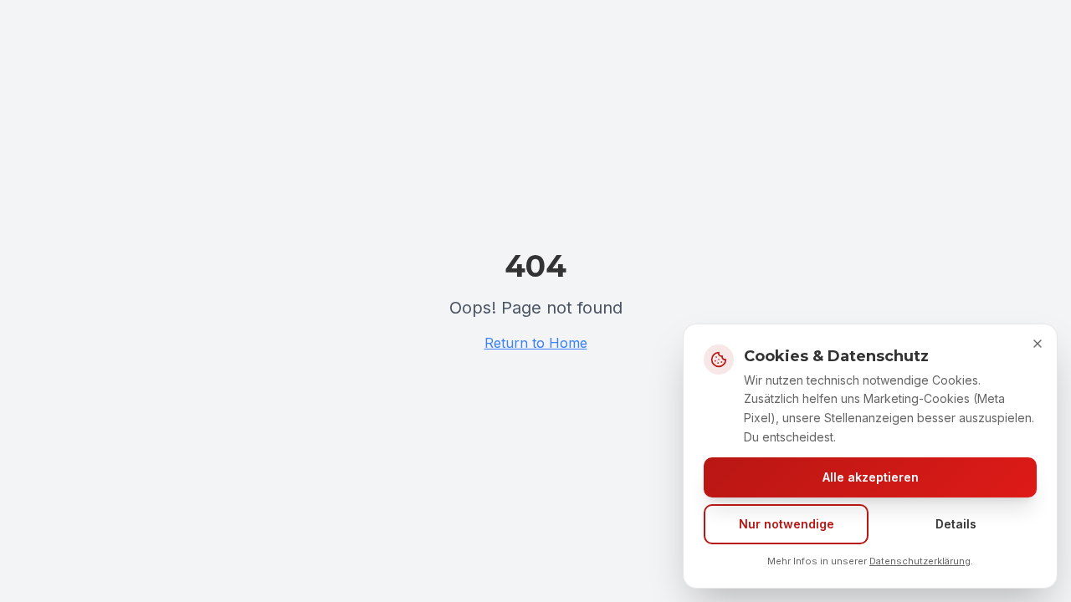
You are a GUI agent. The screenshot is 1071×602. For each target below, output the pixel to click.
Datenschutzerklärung (920, 561)
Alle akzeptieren (870, 477)
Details (955, 524)
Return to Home (535, 342)
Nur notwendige (786, 524)
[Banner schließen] (1037, 343)
